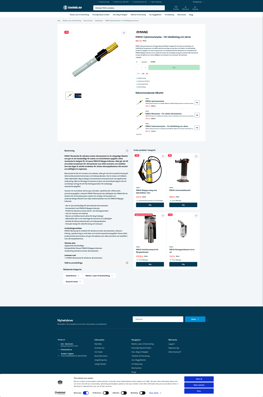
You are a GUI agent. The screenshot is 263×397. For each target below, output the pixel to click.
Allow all (199, 379)
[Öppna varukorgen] (195, 8)
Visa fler (139, 134)
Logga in (171, 344)
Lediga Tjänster (100, 364)
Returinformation (101, 356)
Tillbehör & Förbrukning (138, 14)
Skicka (193, 319)
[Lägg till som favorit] (176, 8)
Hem (59, 20)
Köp (197, 102)
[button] (162, 8)
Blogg (191, 14)
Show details (154, 393)
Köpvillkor (98, 344)
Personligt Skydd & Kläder (101, 14)
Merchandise (181, 14)
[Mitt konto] (186, 8)
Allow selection (199, 385)
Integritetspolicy (101, 360)
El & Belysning (169, 14)
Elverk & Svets (88, 20)
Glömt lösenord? (174, 352)
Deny (199, 391)
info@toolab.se (66, 349)
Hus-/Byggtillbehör (155, 14)
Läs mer (139, 57)
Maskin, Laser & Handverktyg (79, 14)
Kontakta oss (99, 348)
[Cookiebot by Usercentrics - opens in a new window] (60, 393)
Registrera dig (173, 348)
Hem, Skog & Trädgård (120, 14)
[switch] (106, 393)
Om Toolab (99, 352)
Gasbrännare (99, 20)
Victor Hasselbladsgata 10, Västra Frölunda (74, 355)
